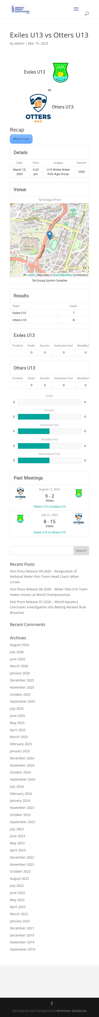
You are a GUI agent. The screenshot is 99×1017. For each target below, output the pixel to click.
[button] (49, 235)
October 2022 (20, 871)
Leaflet (30, 275)
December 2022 (22, 857)
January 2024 (20, 800)
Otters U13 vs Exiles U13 (50, 506)
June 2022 (17, 893)
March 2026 (19, 666)
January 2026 (20, 673)
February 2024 (21, 793)
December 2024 (22, 758)
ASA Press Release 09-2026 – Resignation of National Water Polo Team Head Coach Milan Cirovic (44, 576)
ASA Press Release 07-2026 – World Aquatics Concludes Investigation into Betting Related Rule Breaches (48, 607)
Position (17, 345)
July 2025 (17, 708)
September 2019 (22, 949)
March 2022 (19, 914)
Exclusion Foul (63, 345)
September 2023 (22, 822)
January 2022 (20, 921)
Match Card (21, 139)
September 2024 (22, 779)
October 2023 (20, 815)
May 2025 (17, 723)
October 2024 (20, 772)
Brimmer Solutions (72, 1010)
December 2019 (22, 935)
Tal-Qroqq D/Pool (49, 199)
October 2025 (20, 694)
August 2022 (19, 878)
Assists (45, 345)
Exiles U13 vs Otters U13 (50, 532)
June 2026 (17, 659)
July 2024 (17, 786)
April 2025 (18, 730)
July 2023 (17, 829)
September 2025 (22, 701)
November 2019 (22, 942)
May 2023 (17, 843)
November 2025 (22, 687)
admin (19, 43)
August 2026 (19, 645)
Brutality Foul (85, 345)
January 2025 (20, 751)
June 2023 (17, 836)
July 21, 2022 (49, 515)
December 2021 (22, 928)
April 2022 (18, 907)
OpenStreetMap (62, 275)
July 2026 (17, 652)
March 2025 (19, 737)
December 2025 (22, 680)
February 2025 (21, 744)
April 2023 (18, 850)
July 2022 (17, 885)
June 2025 (17, 715)
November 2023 (22, 807)
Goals (31, 345)
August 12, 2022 (49, 489)
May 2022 (17, 900)
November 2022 (22, 864)
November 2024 (22, 765)
